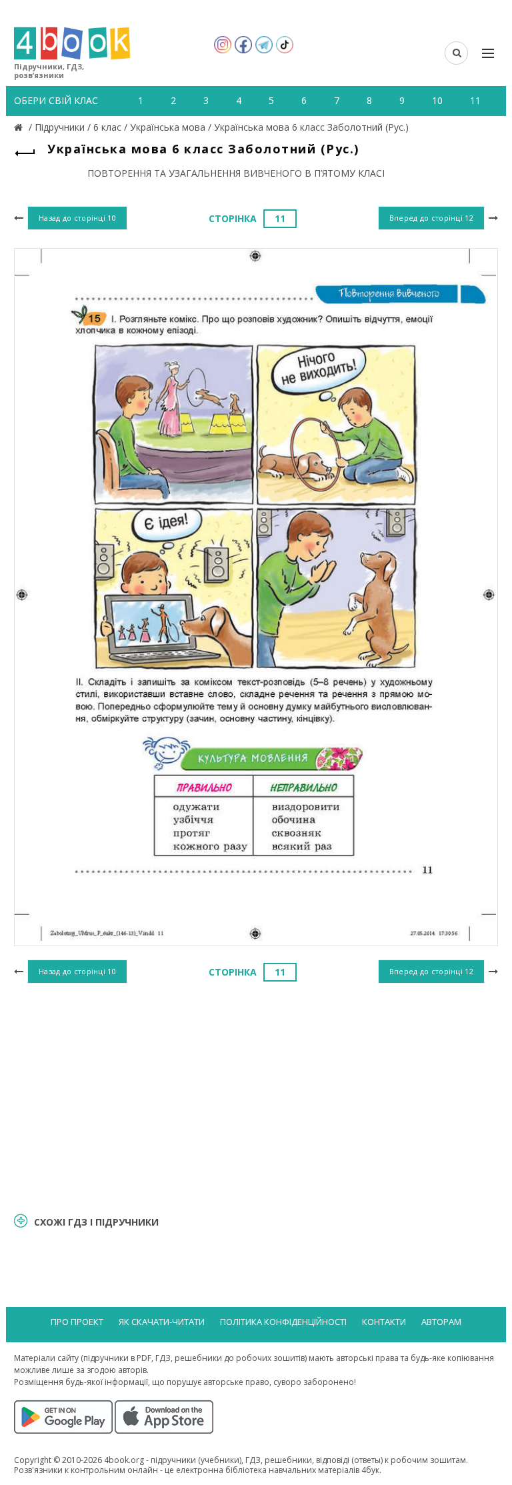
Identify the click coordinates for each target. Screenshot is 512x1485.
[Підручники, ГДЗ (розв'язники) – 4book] (20, 127)
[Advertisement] (256, 1096)
